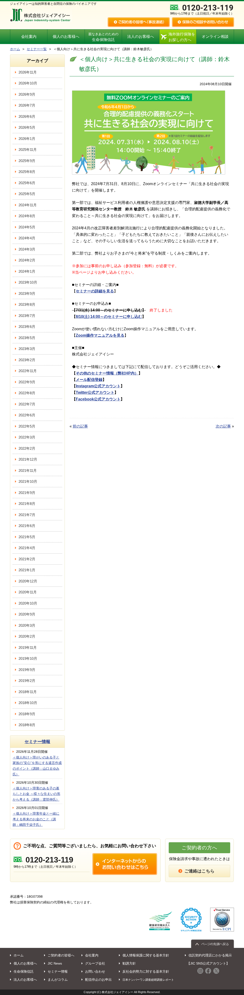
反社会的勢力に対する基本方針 (145, 971)
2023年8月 (27, 304)
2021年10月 (28, 481)
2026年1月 (27, 139)
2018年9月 (27, 714)
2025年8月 (27, 172)
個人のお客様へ (66, 36)
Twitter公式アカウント (95, 392)
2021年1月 (27, 570)
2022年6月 (27, 415)
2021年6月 (27, 526)
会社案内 (28, 36)
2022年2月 (27, 448)
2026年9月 (27, 94)
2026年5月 (27, 127)
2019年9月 (27, 670)
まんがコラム (58, 979)
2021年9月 (27, 493)
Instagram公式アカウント (98, 386)
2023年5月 (27, 338)
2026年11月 (28, 72)
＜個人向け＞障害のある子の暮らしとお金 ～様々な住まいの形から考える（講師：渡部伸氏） (36, 794)
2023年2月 (27, 360)
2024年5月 (27, 227)
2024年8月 (27, 216)
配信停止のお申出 (98, 979)
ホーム (15, 49)
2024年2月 (27, 260)
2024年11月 (28, 205)
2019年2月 (27, 681)
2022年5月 (27, 426)
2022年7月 (27, 404)
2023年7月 (27, 316)
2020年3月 (27, 625)
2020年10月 (28, 603)
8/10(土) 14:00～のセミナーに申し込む (109, 317)
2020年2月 (27, 636)
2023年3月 (27, 349)
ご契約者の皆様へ (61, 955)
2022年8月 (27, 393)
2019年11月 (28, 647)
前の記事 (80, 426)
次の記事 (223, 426)
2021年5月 (27, 537)
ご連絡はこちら (199, 871)
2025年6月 (27, 183)
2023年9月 (27, 293)
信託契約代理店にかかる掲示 (210, 955)
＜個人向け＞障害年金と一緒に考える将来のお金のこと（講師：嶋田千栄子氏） (36, 819)
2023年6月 (27, 327)
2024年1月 (27, 271)
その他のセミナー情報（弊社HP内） (107, 373)
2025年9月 (27, 161)
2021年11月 (28, 470)
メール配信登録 (89, 380)
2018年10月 (28, 703)
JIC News (55, 963)
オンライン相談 (215, 36)
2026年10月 (28, 83)
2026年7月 (27, 105)
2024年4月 (27, 238)
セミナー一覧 (37, 49)
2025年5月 (27, 194)
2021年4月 (27, 548)
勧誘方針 (129, 963)
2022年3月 (27, 437)
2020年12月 (28, 581)
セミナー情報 (37, 741)
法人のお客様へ (140, 36)
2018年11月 (28, 692)
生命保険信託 (103, 37)
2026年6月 (27, 116)
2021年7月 (27, 515)
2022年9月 (27, 382)
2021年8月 (27, 504)
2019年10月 (28, 658)
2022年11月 (28, 371)
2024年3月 (27, 249)
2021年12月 (28, 459)
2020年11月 (28, 592)
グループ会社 (95, 963)
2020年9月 (27, 614)
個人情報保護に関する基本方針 (145, 955)
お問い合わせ (95, 971)
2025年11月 (28, 150)
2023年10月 (28, 282)
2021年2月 (27, 559)
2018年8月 (27, 725)
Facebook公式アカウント (98, 399)
